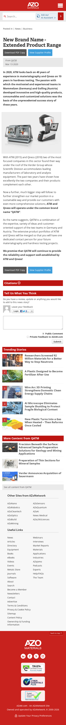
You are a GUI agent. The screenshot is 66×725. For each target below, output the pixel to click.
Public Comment (54, 333)
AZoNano (12, 503)
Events (10, 565)
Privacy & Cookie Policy (19, 609)
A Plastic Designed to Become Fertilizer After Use (44, 372)
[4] (12, 407)
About (10, 581)
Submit (57, 341)
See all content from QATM (17, 487)
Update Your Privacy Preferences (34, 715)
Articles (11, 541)
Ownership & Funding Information (18, 623)
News (18, 28)
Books (10, 553)
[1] (12, 360)
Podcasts (37, 565)
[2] (12, 376)
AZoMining (12, 523)
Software (11, 577)
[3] (12, 391)
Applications (39, 553)
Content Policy (14, 617)
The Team (38, 577)
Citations (11, 283)
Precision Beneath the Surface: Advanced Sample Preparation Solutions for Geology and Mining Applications (40, 448)
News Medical (40, 515)
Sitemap (11, 613)
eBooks (11, 557)
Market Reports (41, 545)
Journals (11, 573)
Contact (11, 597)
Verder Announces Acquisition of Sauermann (40, 474)
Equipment (13, 549)
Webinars (38, 537)
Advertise (12, 601)
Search (10, 585)
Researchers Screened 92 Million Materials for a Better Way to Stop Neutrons (43, 358)
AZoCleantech (14, 511)
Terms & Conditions (17, 605)
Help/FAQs (38, 573)
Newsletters (13, 593)
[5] (12, 423)
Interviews (38, 541)
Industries (38, 557)
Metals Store (13, 569)
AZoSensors (39, 503)
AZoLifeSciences (41, 519)
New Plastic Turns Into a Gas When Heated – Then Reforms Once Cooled (44, 422)
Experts (37, 569)
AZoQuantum (40, 507)
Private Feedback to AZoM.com (46, 336)
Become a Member (17, 589)
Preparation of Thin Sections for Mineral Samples (39, 462)
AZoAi (36, 511)
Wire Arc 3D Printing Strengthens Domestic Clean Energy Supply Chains (43, 390)
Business (27, 28)
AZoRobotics (13, 507)
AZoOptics (12, 515)
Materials (38, 549)
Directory (12, 545)
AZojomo (37, 561)
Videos (10, 561)
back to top (55, 633)
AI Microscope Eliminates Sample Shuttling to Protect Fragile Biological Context (42, 406)
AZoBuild (12, 519)
